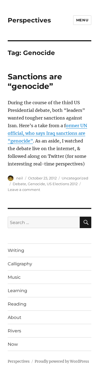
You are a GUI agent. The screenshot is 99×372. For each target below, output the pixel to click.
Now (13, 344)
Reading (17, 304)
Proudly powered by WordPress (62, 361)
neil (19, 178)
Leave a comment (24, 189)
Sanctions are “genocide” (35, 81)
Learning (17, 290)
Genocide (36, 184)
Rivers (14, 330)
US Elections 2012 (62, 184)
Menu (82, 20)
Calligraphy (20, 263)
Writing (16, 250)
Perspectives (29, 20)
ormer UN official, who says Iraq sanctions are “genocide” (47, 133)
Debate (19, 184)
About (14, 317)
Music (14, 277)
